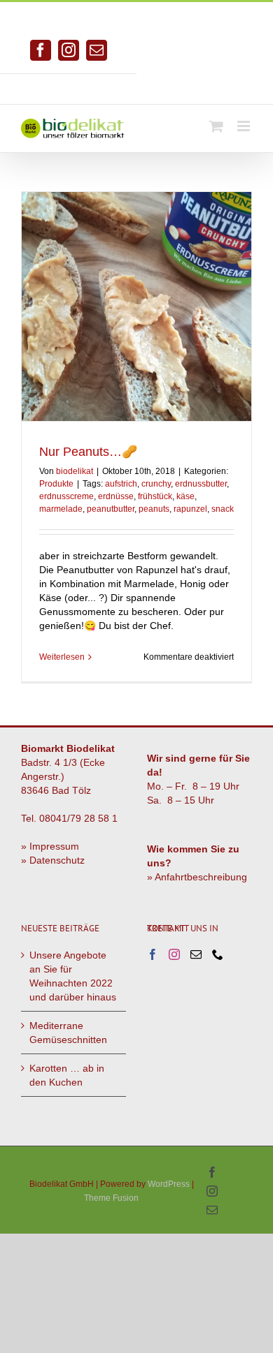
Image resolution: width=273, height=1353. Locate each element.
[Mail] (196, 954)
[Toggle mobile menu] (244, 126)
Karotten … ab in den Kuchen (66, 1075)
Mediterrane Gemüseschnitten (68, 1032)
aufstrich (121, 484)
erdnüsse (116, 496)
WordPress (169, 1184)
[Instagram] (174, 954)
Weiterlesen (62, 657)
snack (222, 509)
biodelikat (74, 471)
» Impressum (50, 846)
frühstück (155, 496)
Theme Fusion (111, 1198)
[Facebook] (152, 954)
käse (185, 496)
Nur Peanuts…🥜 (88, 452)
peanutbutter (110, 509)
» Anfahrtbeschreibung (197, 876)
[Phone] (217, 954)
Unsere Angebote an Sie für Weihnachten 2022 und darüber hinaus (72, 976)
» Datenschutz (53, 860)
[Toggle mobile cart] (216, 126)
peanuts (154, 509)
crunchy (156, 484)
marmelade (61, 509)
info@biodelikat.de (205, 84)
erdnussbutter (201, 484)
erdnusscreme (66, 496)
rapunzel (190, 509)
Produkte (56, 484)
